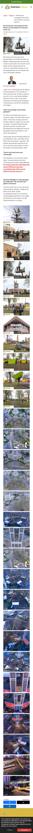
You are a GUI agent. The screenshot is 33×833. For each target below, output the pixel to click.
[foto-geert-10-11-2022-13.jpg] (16, 703)
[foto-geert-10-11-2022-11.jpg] (16, 661)
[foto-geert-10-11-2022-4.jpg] (16, 558)
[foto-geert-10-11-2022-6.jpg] (16, 519)
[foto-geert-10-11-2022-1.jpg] (16, 501)
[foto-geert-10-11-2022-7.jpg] (16, 579)
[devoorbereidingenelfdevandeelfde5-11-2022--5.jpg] (16, 306)
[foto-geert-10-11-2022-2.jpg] (16, 480)
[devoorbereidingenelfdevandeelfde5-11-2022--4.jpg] (16, 269)
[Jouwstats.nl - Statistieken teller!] (4, 814)
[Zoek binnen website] (2, 7)
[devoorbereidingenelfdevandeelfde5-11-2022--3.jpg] (16, 214)
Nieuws (11, 15)
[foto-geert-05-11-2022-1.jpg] (16, 418)
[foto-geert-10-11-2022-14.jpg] (16, 723)
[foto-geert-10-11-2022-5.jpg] (16, 537)
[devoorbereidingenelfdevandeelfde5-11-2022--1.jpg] (16, 233)
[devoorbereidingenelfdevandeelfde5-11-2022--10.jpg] (16, 380)
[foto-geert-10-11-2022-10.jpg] (16, 641)
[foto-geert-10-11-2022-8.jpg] (16, 599)
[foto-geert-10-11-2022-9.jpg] (16, 620)
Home (5, 15)
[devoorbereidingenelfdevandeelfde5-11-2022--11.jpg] (16, 399)
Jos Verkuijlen (10, 86)
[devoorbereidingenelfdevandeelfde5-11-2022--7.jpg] (16, 325)
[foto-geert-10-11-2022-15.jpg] (16, 744)
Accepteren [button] (24, 830)
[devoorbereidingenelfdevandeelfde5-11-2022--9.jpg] (16, 362)
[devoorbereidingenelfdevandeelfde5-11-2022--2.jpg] (16, 251)
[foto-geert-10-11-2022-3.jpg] (16, 460)
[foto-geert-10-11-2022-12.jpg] (16, 682)
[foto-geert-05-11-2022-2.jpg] (16, 439)
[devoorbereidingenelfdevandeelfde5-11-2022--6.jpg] (16, 288)
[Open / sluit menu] (31, 7)
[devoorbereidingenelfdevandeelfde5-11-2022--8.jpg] (16, 343)
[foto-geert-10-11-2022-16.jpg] (16, 765)
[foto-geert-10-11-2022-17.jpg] (16, 785)
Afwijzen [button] (10, 830)
